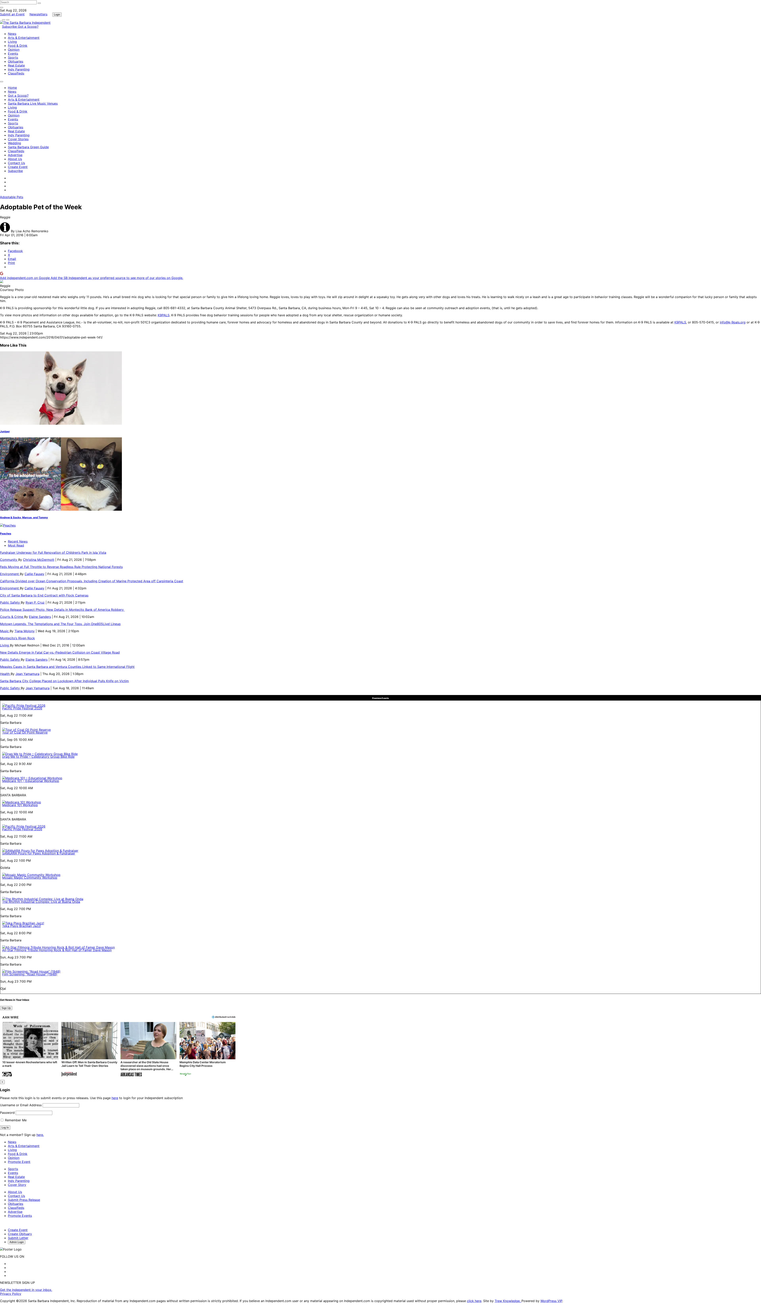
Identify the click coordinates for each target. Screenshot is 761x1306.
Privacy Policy (10, 1294)
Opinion (13, 50)
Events (13, 53)
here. (40, 1135)
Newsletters (38, 14)
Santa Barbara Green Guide (28, 147)
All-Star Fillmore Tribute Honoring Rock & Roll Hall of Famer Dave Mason (57, 950)
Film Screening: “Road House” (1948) (29, 974)
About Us (15, 159)
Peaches (5, 533)
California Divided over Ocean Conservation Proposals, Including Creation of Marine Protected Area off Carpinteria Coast (91, 581)
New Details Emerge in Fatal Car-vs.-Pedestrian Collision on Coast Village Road (60, 652)
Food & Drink (17, 46)
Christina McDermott (38, 560)
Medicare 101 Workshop (20, 805)
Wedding (14, 143)
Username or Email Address (21, 1105)
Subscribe (10, 27)
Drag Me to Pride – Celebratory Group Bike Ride (38, 757)
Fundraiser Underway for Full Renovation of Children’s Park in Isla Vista (53, 553)
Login (57, 14)
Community (9, 560)
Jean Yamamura (27, 674)
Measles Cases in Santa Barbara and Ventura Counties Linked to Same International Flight (67, 667)
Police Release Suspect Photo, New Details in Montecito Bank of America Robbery (62, 610)
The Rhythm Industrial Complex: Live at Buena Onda (41, 902)
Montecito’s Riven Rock (17, 638)
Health (5, 674)
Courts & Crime (12, 617)
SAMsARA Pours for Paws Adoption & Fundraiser (38, 853)
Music (5, 631)
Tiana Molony (24, 631)
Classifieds (16, 73)
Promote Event (19, 1162)
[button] (30, 1050)
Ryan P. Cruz (35, 602)
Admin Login (17, 1242)
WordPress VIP (551, 1301)
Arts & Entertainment (23, 38)
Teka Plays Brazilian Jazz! (21, 926)
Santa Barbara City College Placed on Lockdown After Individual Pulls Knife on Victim (64, 681)
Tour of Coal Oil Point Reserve (25, 732)
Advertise (15, 155)
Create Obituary (20, 1234)
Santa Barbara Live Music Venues (33, 103)
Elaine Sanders (40, 617)
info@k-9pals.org (733, 322)
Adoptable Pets (11, 197)
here (115, 1098)
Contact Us (16, 163)
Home (12, 88)
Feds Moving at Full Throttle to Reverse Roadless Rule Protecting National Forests (61, 567)
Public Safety (10, 602)
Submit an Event (12, 14)
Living (12, 42)
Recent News (18, 541)
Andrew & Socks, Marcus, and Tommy (24, 517)
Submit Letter (18, 1238)
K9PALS (163, 315)
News (12, 34)
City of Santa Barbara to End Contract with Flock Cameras (44, 595)
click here (474, 1301)
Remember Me (15, 1120)
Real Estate (16, 65)
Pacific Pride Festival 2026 (22, 708)
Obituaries (15, 61)
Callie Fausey (34, 574)
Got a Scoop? (28, 27)
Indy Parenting (19, 69)
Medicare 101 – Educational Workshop (30, 781)
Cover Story (17, 1185)
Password (7, 1113)
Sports (13, 57)
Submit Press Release (24, 1200)
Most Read (16, 545)
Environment (10, 574)
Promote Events (20, 1216)
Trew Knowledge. (508, 1301)
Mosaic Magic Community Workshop (29, 878)
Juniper (5, 431)
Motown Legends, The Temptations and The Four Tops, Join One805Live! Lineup (60, 624)
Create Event (18, 167)
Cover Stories (18, 139)
